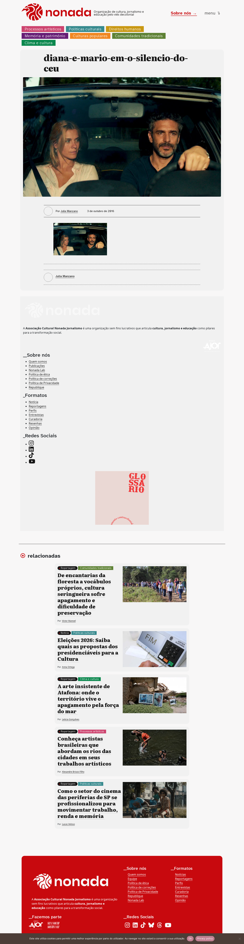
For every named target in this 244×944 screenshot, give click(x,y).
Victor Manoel (69, 620)
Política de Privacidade (44, 383)
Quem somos (38, 361)
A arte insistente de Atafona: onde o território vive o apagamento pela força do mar (88, 698)
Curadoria (35, 419)
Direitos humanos (125, 29)
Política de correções (43, 379)
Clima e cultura (39, 42)
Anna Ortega (68, 666)
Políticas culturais (85, 29)
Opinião (34, 428)
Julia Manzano (69, 211)
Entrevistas (36, 415)
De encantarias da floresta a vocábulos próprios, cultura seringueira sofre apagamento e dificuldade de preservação (84, 593)
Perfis (33, 410)
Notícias (180, 874)
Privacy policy (205, 938)
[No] (239, 938)
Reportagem (68, 568)
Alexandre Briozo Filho (73, 771)
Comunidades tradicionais (139, 35)
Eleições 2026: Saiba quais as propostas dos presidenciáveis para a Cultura (88, 649)
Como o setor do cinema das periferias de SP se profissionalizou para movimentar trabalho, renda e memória (89, 803)
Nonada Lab (37, 370)
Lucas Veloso (68, 824)
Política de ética (39, 374)
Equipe (132, 879)
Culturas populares (90, 35)
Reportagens (37, 406)
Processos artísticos (43, 29)
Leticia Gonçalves (70, 719)
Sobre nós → (184, 13)
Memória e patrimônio (45, 35)
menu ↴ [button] (212, 13)
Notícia (33, 402)
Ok (190, 938)
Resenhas (35, 423)
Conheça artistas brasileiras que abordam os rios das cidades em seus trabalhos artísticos (84, 751)
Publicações (37, 366)
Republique (36, 387)
